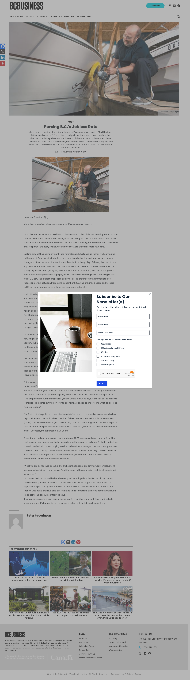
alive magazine (107, 364)
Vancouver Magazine (110, 356)
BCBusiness (106, 344)
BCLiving (104, 352)
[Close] (150, 294)
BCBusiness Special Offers (112, 348)
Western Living (107, 360)
